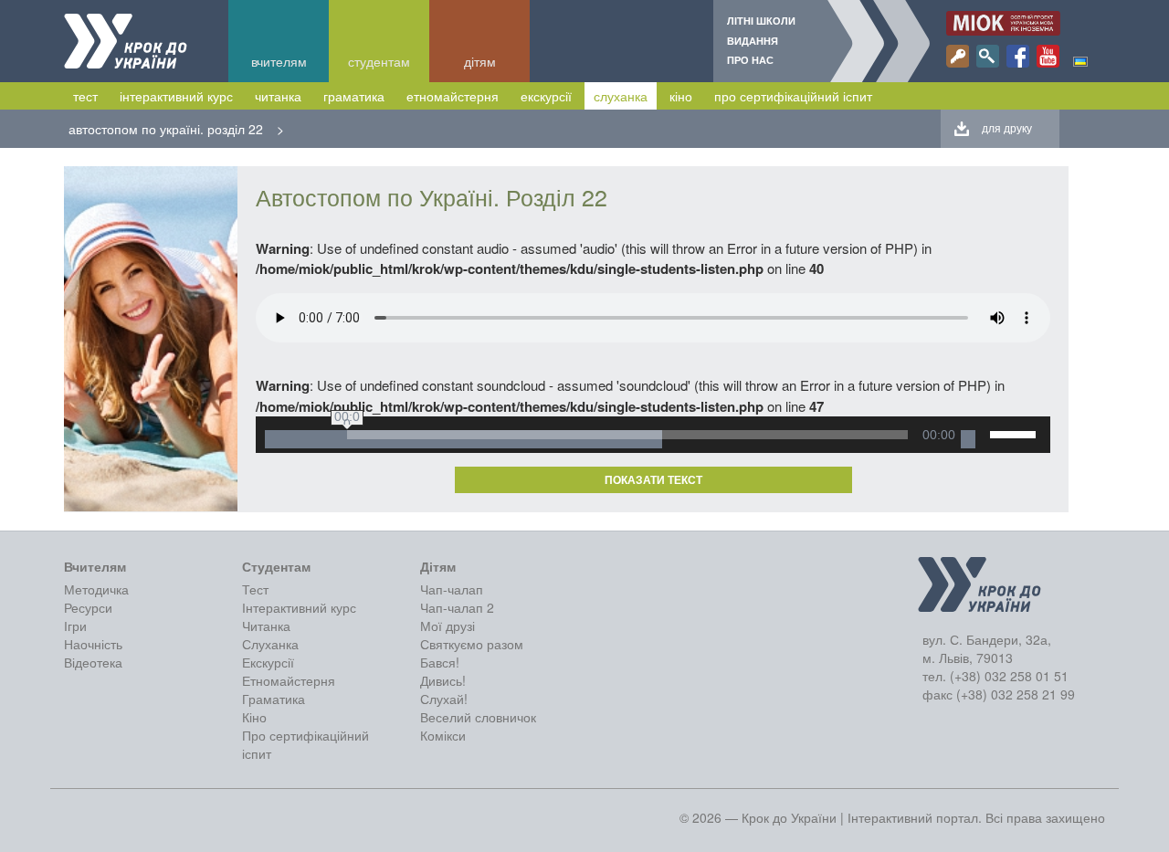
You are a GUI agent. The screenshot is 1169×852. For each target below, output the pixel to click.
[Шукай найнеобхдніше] (987, 56)
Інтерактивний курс (176, 96)
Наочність (93, 644)
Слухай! (444, 698)
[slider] (1015, 432)
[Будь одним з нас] (957, 56)
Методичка (96, 589)
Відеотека (93, 662)
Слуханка (621, 96)
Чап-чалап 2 (457, 607)
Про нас (750, 60)
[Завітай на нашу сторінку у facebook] (1017, 56)
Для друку (1007, 127)
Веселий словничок (478, 717)
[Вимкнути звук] (968, 439)
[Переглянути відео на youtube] (1048, 56)
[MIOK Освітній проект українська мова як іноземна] (1003, 23)
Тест (85, 96)
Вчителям (279, 61)
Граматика (353, 96)
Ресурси (88, 607)
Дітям (480, 61)
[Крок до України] (125, 41)
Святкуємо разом (471, 644)
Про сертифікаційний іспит (793, 96)
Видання (752, 40)
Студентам (379, 61)
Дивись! (443, 680)
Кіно (680, 96)
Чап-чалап (451, 589)
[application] (653, 434)
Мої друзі (447, 625)
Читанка (278, 96)
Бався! (439, 662)
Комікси (443, 735)
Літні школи (761, 20)
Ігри (75, 625)
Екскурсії (546, 96)
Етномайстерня (452, 96)
